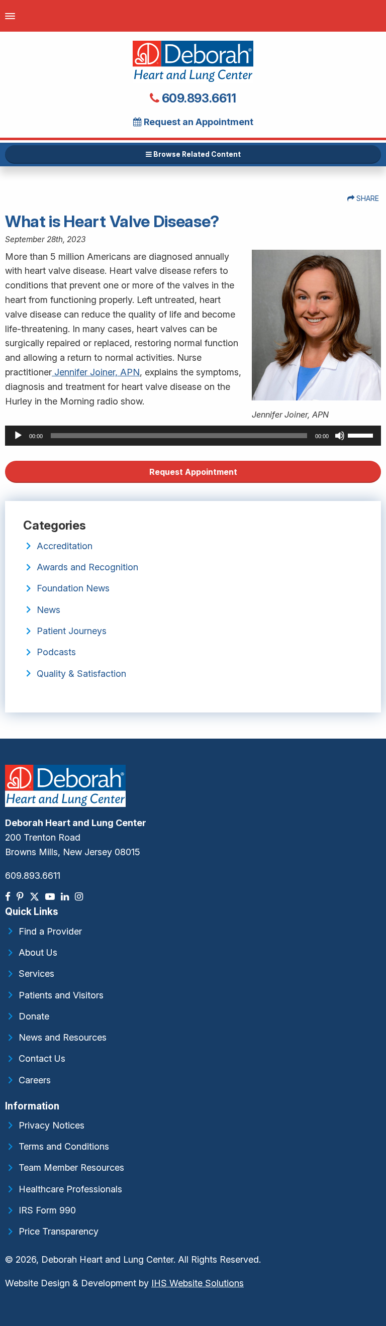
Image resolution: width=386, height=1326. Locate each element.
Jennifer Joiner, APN (96, 372)
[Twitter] (35, 896)
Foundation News (73, 588)
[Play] (18, 436)
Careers (35, 1080)
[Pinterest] (21, 896)
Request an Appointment (197, 122)
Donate (34, 1016)
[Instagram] (80, 896)
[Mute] (340, 436)
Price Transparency (59, 1231)
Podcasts (56, 652)
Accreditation (64, 546)
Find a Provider (50, 931)
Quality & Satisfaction (81, 673)
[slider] (362, 435)
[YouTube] (51, 896)
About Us (38, 952)
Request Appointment (193, 472)
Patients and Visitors (61, 995)
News (48, 609)
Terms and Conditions (64, 1146)
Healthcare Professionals (70, 1189)
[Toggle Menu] (10, 16)
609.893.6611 (197, 98)
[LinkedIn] (66, 896)
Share (366, 198)
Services (36, 973)
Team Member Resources (71, 1167)
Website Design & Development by (124, 1283)
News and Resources (63, 1037)
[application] (193, 436)
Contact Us (42, 1058)
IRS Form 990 (47, 1210)
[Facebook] (9, 896)
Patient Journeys (72, 631)
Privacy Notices (51, 1125)
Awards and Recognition (87, 567)
